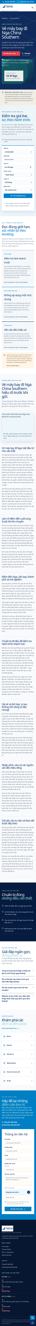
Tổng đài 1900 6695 (10, 1122)
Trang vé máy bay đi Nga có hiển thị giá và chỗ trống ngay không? (16, 972)
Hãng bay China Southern (10, 18)
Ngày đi (6, 163)
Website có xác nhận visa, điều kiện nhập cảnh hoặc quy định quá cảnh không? (16, 998)
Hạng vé (6, 179)
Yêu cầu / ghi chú (10, 1174)
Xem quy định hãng (12, 366)
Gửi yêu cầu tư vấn (10, 53)
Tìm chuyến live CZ (19, 196)
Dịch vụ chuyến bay (7, 1252)
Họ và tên (7, 1139)
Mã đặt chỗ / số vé (10, 1165)
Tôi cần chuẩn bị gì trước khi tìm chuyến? (15, 988)
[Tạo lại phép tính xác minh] (28, 1192)
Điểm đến (6, 156)
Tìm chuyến (5, 1246)
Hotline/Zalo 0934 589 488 (11, 1125)
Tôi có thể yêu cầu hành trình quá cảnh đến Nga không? (15, 980)
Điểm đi (6, 148)
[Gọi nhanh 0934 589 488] (32, 1318)
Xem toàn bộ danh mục (9, 1028)
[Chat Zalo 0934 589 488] (32, 1323)
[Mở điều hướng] (32, 7)
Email (6, 1155)
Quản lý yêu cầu (6, 1255)
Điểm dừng (7, 186)
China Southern (6, 1249)
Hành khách (8, 171)
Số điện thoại (8, 1147)
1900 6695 (27, 53)
